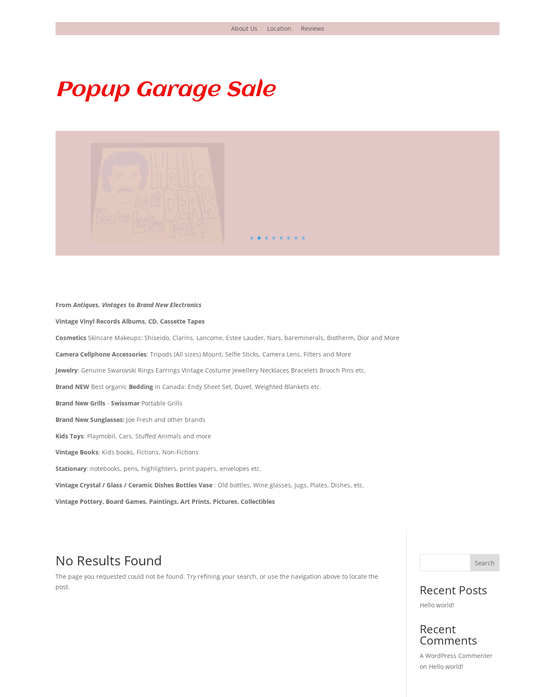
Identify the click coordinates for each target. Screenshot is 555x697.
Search (485, 563)
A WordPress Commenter (456, 656)
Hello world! (437, 605)
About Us (244, 29)
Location (279, 29)
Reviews (312, 29)
